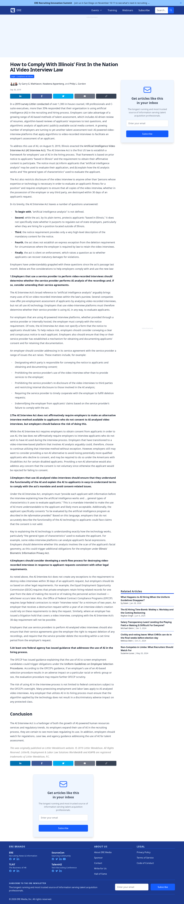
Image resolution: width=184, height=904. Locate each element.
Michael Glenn (127, 628)
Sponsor (98, 857)
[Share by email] (84, 96)
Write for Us (100, 868)
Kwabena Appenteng (53, 83)
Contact (98, 863)
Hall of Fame (100, 873)
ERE (11, 852)
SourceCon (58, 852)
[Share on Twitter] (63, 96)
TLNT (12, 864)
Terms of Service (145, 857)
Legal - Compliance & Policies (22, 76)
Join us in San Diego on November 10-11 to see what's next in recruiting (92, 2)
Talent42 (57, 864)
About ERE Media (103, 852)
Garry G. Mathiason (32, 83)
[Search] (171, 10)
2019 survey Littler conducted (32, 104)
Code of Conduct (145, 863)
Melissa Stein (127, 640)
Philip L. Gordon (78, 83)
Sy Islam (124, 603)
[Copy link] (106, 96)
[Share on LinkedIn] (20, 96)
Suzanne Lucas (127, 653)
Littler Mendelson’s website (59, 748)
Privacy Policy (143, 852)
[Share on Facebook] (42, 96)
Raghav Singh (127, 615)
